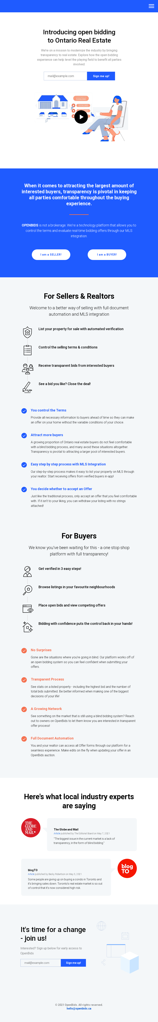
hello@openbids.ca (79, 1008)
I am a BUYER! (107, 254)
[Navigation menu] (151, 6)
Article (57, 833)
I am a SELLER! (51, 254)
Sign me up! (101, 76)
